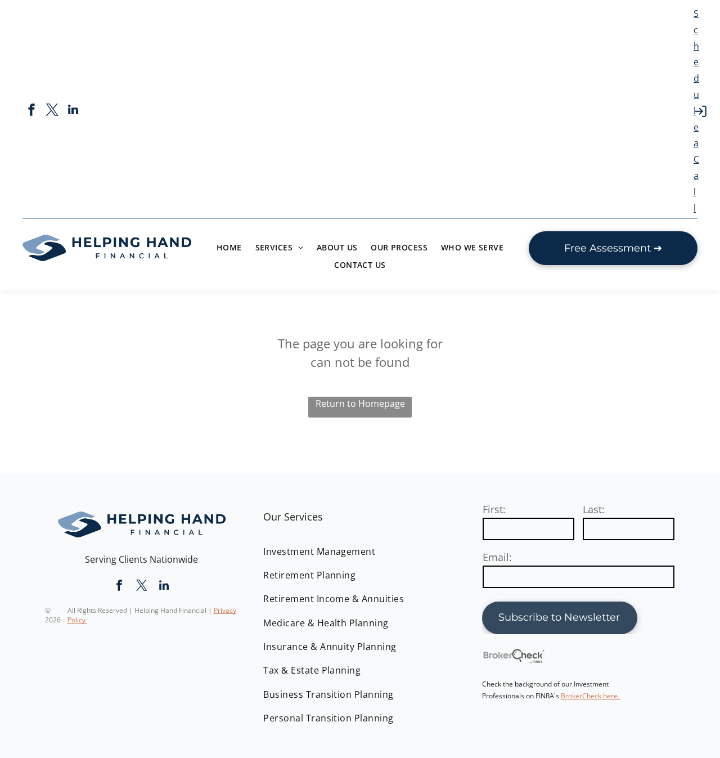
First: (494, 509)
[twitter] (52, 111)
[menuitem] (229, 247)
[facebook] (31, 111)
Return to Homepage (360, 403)
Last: (594, 509)
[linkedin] (73, 111)
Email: (497, 557)
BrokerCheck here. (591, 696)
